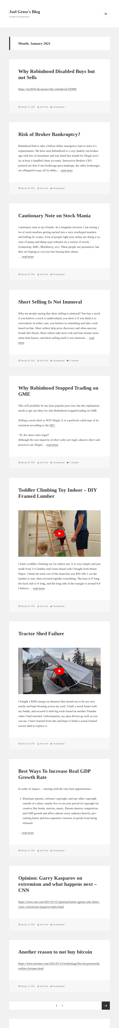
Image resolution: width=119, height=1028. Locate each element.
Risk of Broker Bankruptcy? (49, 134)
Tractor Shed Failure (41, 633)
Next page (106, 1006)
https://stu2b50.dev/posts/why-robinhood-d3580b (47, 89)
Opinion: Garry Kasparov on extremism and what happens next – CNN (57, 884)
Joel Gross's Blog (24, 11)
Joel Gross (44, 107)
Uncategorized (58, 107)
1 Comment (74, 360)
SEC (52, 425)
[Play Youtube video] (59, 533)
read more (67, 170)
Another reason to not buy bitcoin (55, 952)
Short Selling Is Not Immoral (50, 302)
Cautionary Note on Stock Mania (54, 215)
